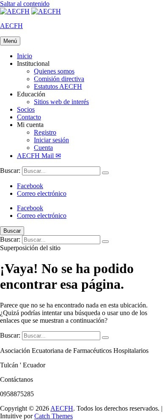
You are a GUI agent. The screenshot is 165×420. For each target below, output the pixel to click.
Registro (45, 132)
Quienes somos (54, 71)
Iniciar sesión (51, 140)
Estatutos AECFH (58, 86)
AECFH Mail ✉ (39, 155)
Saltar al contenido (25, 3)
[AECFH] (46, 11)
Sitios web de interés (61, 101)
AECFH (11, 25)
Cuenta (43, 147)
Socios (26, 109)
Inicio (24, 55)
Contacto (29, 117)
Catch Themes (53, 416)
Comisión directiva (59, 78)
